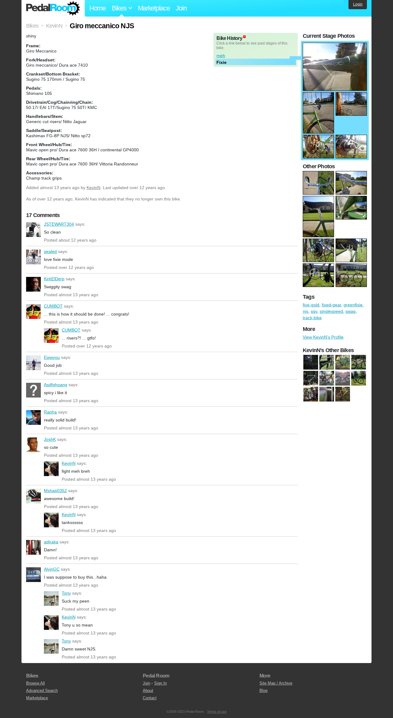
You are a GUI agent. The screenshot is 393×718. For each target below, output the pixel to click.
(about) (244, 37)
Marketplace (154, 8)
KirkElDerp (33, 284)
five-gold (311, 304)
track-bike (312, 317)
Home (97, 8)
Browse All (35, 683)
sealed (33, 257)
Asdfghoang (33, 390)
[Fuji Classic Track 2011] (343, 378)
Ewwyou (33, 362)
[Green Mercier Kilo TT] (359, 378)
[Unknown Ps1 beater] (343, 394)
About (148, 690)
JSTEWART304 (33, 229)
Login (358, 4)
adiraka (33, 547)
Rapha (33, 417)
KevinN (93, 187)
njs (305, 311)
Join (181, 8)
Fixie (221, 62)
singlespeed (331, 311)
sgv (314, 311)
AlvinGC (33, 574)
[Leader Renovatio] (327, 394)
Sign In (160, 683)
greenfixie (353, 304)
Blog (263, 690)
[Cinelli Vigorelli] (343, 362)
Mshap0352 (33, 496)
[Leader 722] (311, 394)
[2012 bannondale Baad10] (311, 362)
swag (350, 311)
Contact (150, 698)
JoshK (33, 444)
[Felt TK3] (327, 378)
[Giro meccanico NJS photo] (335, 45)
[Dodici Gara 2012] (359, 362)
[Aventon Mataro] (327, 362)
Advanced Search (42, 690)
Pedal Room (53, 8)
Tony (51, 598)
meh (220, 55)
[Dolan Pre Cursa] (311, 378)
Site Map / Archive (275, 683)
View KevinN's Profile (323, 337)
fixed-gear (331, 304)
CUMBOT (33, 311)
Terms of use (217, 711)
